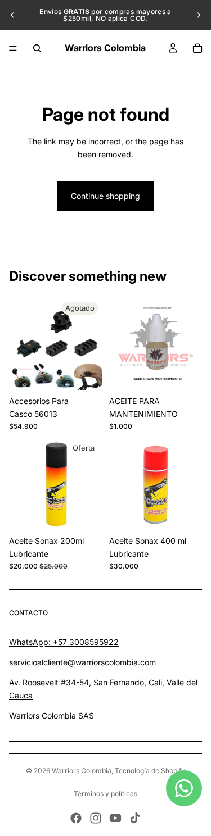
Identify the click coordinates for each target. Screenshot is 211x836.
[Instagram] (95, 818)
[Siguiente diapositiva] (198, 15)
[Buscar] (37, 48)
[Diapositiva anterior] (12, 15)
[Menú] (13, 48)
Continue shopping (105, 196)
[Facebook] (76, 818)
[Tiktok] (135, 818)
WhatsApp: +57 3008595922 (64, 642)
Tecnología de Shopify (150, 770)
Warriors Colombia (81, 770)
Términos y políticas (105, 793)
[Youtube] (115, 818)
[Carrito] (197, 48)
